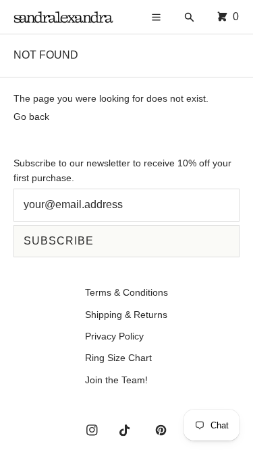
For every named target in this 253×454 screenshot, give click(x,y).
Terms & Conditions (126, 292)
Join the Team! (116, 380)
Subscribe (59, 241)
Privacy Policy (114, 336)
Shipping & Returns (126, 314)
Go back (31, 116)
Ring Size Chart (118, 357)
